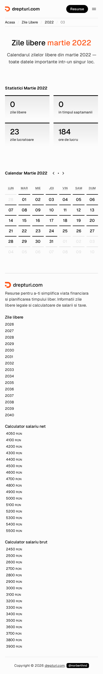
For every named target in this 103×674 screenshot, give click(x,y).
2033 (9, 369)
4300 (14, 453)
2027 (9, 331)
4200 (14, 446)
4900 (14, 492)
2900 (14, 581)
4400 (14, 459)
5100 (13, 505)
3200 (14, 601)
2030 (9, 350)
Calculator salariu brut (26, 542)
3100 (13, 594)
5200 (14, 511)
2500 (14, 555)
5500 (14, 530)
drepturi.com (55, 665)
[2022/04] (63, 173)
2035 (9, 382)
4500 (14, 466)
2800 (14, 575)
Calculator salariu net (25, 426)
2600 (14, 562)
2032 (9, 363)
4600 (14, 472)
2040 (9, 415)
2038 (9, 402)
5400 (14, 524)
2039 (9, 408)
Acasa (10, 22)
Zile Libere (30, 22)
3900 (14, 646)
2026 (9, 324)
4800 (14, 485)
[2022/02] (53, 173)
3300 (14, 607)
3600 (14, 627)
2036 (9, 389)
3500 (14, 620)
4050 (14, 433)
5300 (14, 517)
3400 (14, 614)
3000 (14, 588)
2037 (9, 395)
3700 (14, 633)
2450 (14, 549)
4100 (13, 440)
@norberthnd (77, 666)
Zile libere (14, 317)
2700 (14, 568)
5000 (14, 498)
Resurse (77, 9)
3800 (14, 640)
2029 (9, 343)
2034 (9, 376)
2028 (9, 337)
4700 (14, 479)
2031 (9, 356)
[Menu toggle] (94, 9)
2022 (49, 22)
